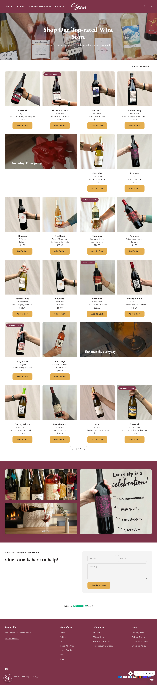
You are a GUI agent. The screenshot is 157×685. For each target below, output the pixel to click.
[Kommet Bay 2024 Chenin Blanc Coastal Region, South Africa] (22, 277)
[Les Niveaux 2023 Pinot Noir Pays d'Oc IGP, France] (60, 402)
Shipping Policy (139, 646)
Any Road (60, 236)
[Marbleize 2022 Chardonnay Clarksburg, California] (97, 151)
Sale (62, 659)
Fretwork (22, 110)
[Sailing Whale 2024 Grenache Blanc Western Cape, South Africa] (22, 402)
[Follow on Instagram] (6, 668)
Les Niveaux (59, 424)
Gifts (62, 654)
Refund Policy (138, 637)
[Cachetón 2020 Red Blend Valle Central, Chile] (97, 88)
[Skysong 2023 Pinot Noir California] (60, 277)
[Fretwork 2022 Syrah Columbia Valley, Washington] (22, 88)
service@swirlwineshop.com (18, 633)
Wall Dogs (59, 361)
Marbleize (97, 173)
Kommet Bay (134, 110)
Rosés (63, 641)
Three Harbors (60, 110)
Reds (62, 633)
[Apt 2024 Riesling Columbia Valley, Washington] (97, 402)
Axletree (134, 173)
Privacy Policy (138, 633)
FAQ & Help (98, 637)
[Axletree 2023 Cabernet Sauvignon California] (134, 214)
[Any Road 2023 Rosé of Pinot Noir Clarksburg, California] (60, 214)
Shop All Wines (67, 646)
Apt (97, 424)
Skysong (22, 236)
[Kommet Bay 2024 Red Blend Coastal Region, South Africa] (134, 88)
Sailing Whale (134, 298)
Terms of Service (140, 641)
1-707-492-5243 (12, 638)
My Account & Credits (103, 646)
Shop (7, 6)
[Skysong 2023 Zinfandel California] (22, 214)
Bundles (20, 6)
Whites (63, 637)
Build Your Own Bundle (40, 6)
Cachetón (97, 110)
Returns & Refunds (101, 641)
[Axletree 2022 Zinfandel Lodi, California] (134, 151)
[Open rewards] (7, 678)
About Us (59, 6)
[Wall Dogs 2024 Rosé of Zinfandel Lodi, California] (60, 339)
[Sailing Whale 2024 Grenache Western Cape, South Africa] (134, 277)
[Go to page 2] (84, 449)
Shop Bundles (66, 650)
